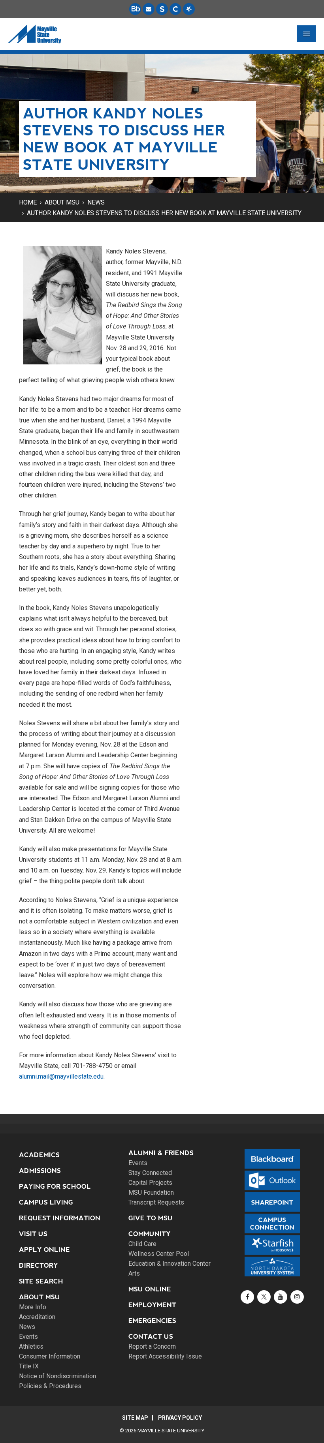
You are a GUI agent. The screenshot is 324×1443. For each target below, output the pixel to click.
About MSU (62, 202)
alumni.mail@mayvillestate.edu (61, 1076)
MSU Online (149, 1289)
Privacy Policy (180, 1417)
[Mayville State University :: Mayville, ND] (34, 34)
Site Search (41, 1281)
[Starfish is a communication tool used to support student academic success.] (189, 9)
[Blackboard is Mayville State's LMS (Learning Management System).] (135, 9)
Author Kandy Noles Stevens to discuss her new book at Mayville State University (164, 213)
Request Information (59, 1218)
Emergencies (152, 1321)
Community (149, 1234)
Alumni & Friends (161, 1153)
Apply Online (44, 1249)
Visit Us (33, 1234)
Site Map (135, 1417)
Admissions (40, 1171)
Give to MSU (150, 1218)
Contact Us (150, 1336)
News (96, 202)
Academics (39, 1155)
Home (28, 202)
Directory (38, 1265)
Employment (152, 1305)
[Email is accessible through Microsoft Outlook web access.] (148, 9)
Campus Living (46, 1202)
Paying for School (55, 1186)
